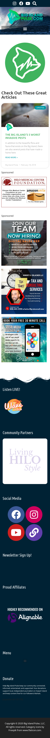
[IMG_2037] (24, 361)
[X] (24, 206)
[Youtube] (28, 3)
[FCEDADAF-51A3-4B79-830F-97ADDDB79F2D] (24, 313)
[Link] (34, 532)
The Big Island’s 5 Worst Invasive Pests (22, 136)
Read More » (11, 157)
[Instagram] (15, 3)
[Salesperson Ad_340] (24, 264)
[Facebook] (21, 3)
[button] (25, 29)
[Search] (35, 3)
